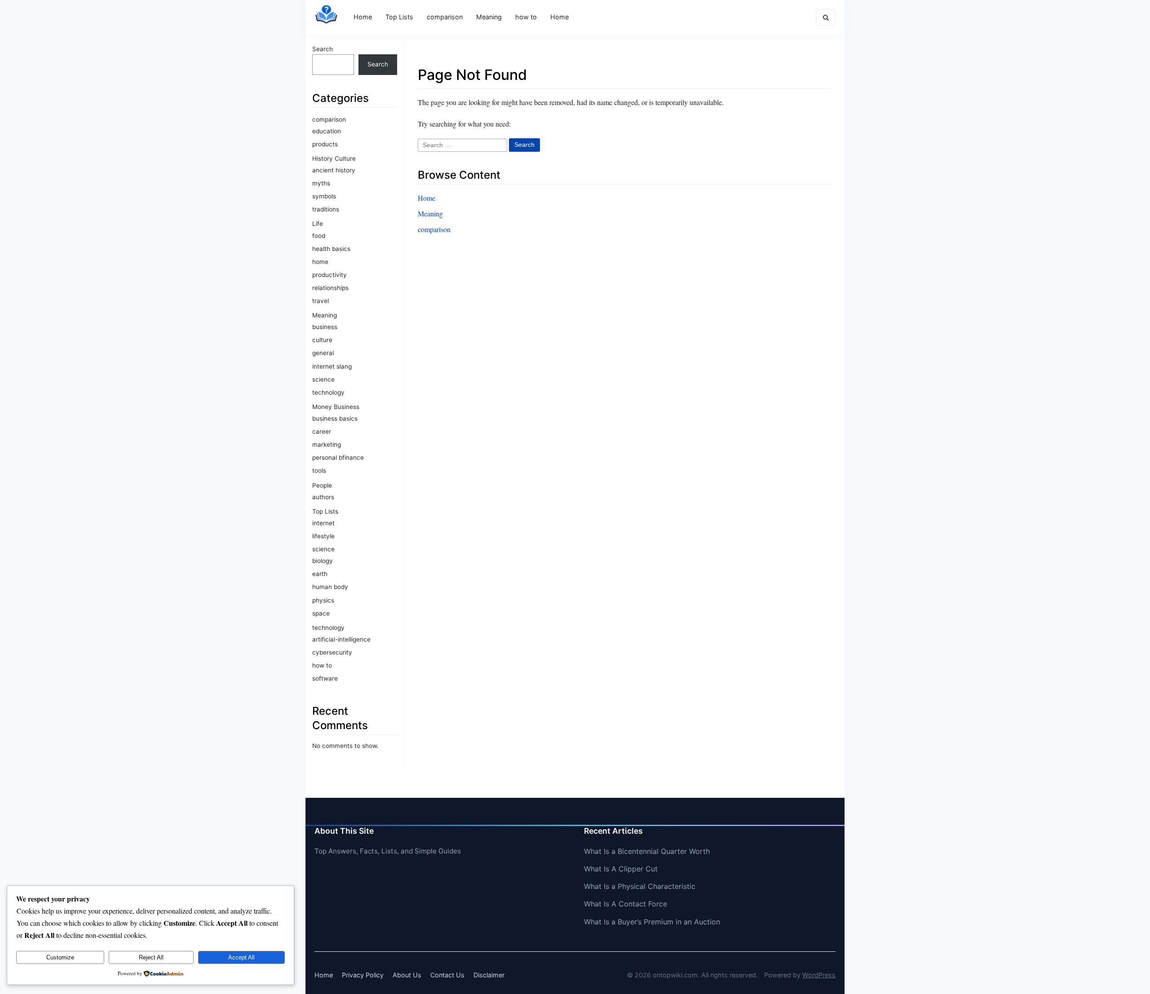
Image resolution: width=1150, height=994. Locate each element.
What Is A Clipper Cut (621, 868)
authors (323, 497)
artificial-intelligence (341, 639)
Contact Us (447, 975)
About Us (407, 975)
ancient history (333, 170)
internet (323, 523)
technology (328, 392)
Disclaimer (488, 975)
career (321, 431)
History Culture (334, 158)
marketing (326, 444)
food (318, 235)
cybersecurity (332, 652)
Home (363, 17)
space (321, 613)
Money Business (335, 406)
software (325, 678)
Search (322, 49)
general (323, 352)
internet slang (332, 366)
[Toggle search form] (826, 17)
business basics (335, 418)
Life (317, 223)
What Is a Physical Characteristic (639, 886)
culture (322, 339)
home (320, 261)
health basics (331, 248)
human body (330, 586)
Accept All (241, 957)
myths (321, 183)
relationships (330, 287)
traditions (325, 209)
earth (319, 573)
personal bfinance (338, 457)
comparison (445, 17)
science (323, 379)
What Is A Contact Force (625, 903)
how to (526, 17)
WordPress (819, 975)
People (322, 485)
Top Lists (399, 17)
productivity (329, 274)
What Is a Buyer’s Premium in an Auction (652, 921)
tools (319, 470)
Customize (60, 957)
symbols (324, 196)
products (325, 144)
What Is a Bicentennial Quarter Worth (647, 851)
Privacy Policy (363, 975)
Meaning (489, 17)
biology (322, 560)
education (326, 131)
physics (323, 600)
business (324, 326)
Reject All (151, 957)
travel (320, 300)
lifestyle (323, 536)
